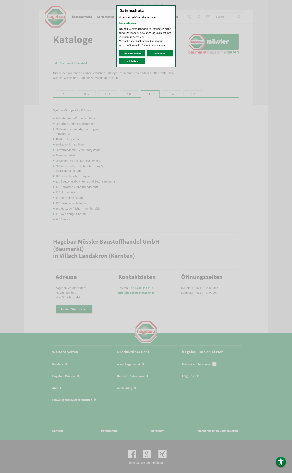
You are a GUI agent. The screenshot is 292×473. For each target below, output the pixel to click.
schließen (132, 61)
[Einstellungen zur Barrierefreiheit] (281, 462)
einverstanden (132, 53)
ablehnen (159, 53)
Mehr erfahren (127, 23)
